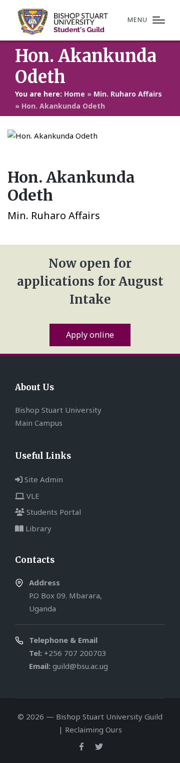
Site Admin (42, 479)
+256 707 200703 (75, 653)
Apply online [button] (90, 334)
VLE (32, 496)
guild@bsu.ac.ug (80, 666)
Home (74, 94)
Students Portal (52, 512)
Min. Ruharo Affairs (128, 94)
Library (38, 528)
